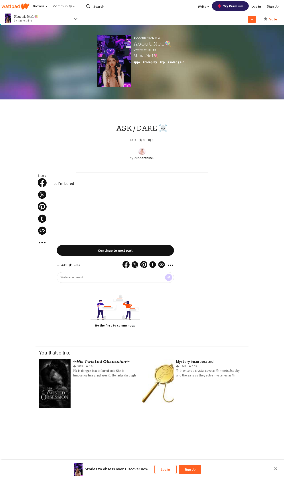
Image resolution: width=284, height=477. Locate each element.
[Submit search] (88, 6)
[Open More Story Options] (42, 242)
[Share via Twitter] (42, 194)
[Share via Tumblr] (42, 218)
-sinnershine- (144, 158)
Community (63, 6)
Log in (165, 469)
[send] (168, 277)
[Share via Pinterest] (42, 206)
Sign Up (189, 469)
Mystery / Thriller (145, 50)
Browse (39, 6)
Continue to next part (115, 250)
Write (202, 6)
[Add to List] (252, 19)
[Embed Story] (42, 230)
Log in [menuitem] (256, 6)
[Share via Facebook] (42, 182)
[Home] (16, 6)
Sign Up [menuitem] (273, 6)
